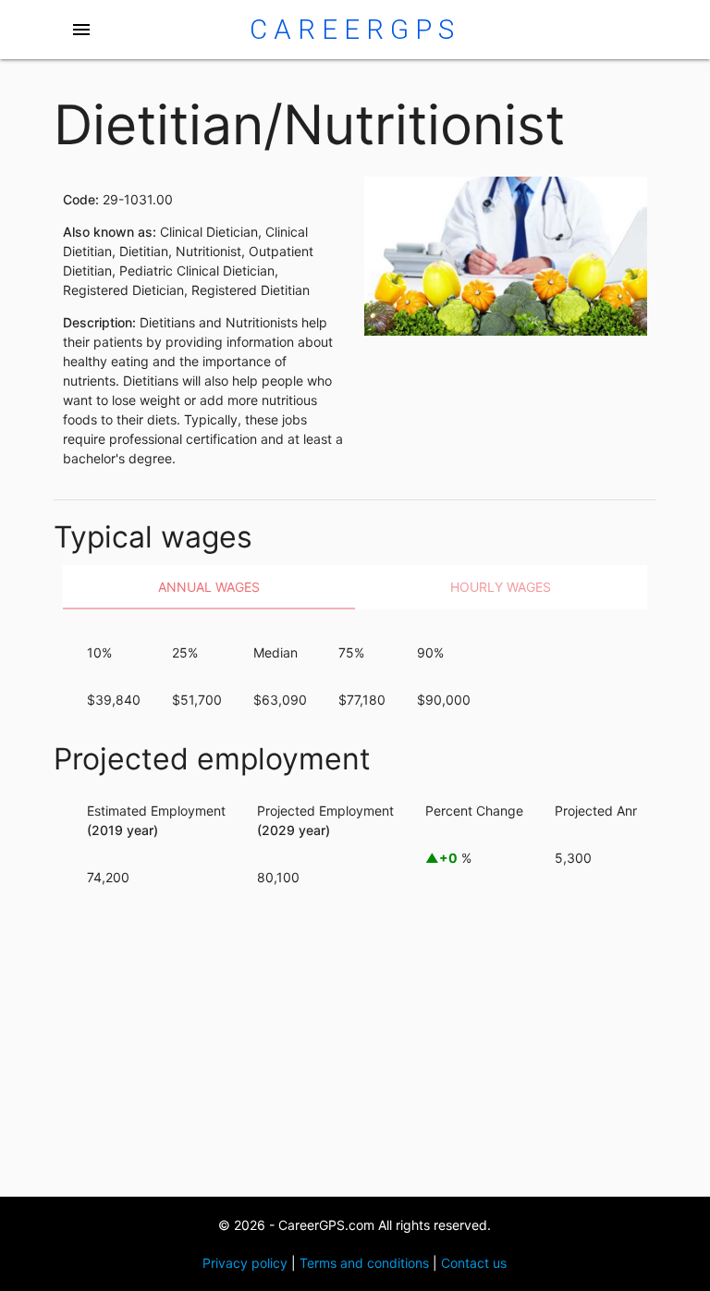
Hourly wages (500, 587)
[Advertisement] (355, 1048)
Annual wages (209, 587)
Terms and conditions (364, 1263)
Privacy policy (245, 1263)
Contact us (474, 1263)
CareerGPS (355, 29)
